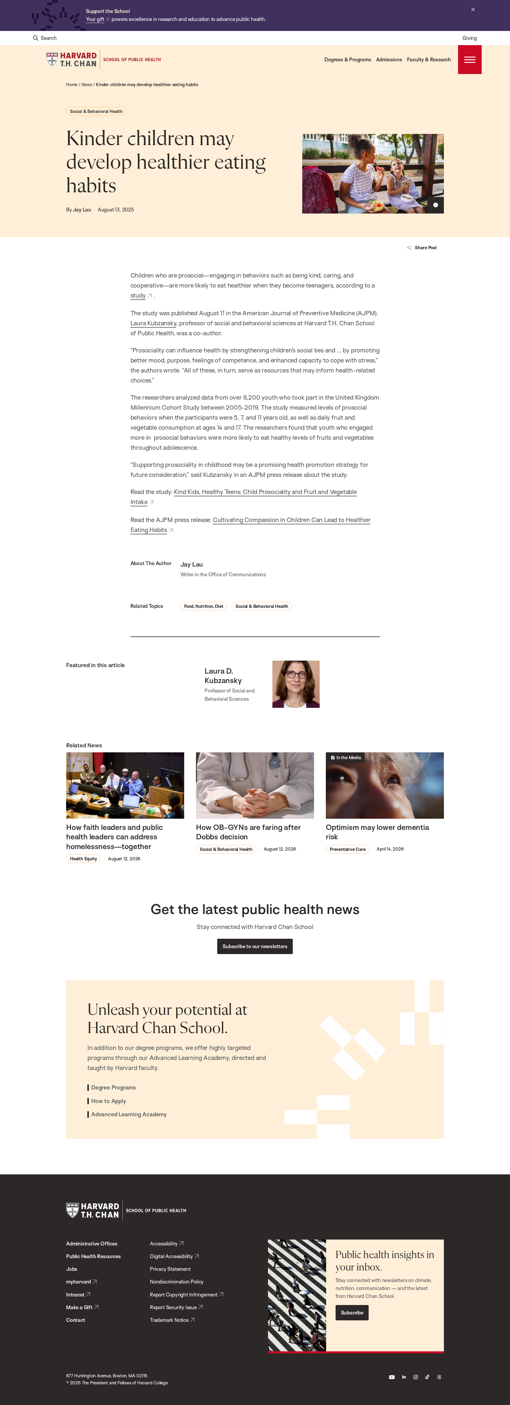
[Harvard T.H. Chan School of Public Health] (126, 1210)
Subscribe (352, 1312)
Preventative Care (348, 849)
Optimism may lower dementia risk (377, 831)
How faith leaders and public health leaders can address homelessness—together (114, 836)
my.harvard (78, 1281)
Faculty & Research (429, 59)
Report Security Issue (173, 1307)
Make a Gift (79, 1307)
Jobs (71, 1269)
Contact (75, 1320)
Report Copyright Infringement (184, 1294)
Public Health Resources (93, 1256)
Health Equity (83, 858)
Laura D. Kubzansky (223, 675)
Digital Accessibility (171, 1256)
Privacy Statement (170, 1269)
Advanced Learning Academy (129, 1114)
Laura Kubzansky (153, 323)
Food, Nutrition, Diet (203, 606)
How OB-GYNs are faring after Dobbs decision (248, 831)
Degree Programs (113, 1087)
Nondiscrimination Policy (177, 1281)
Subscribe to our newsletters (255, 946)
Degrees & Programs (347, 59)
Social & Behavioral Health (96, 111)
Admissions (389, 59)
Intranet (75, 1294)
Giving (469, 38)
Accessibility (163, 1243)
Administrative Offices (91, 1243)
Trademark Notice (169, 1320)
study (138, 295)
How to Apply (108, 1101)
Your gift (95, 19)
